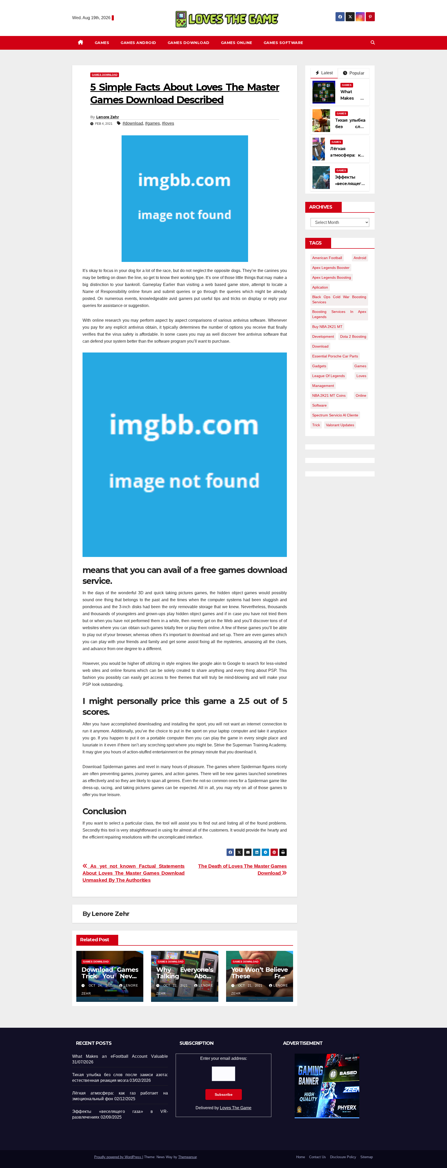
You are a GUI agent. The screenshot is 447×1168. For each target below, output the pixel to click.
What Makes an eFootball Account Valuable (120, 1056)
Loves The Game (235, 1108)
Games (102, 42)
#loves (168, 123)
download (320, 346)
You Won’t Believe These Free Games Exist (259, 976)
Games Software (283, 42)
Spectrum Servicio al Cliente (335, 415)
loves (361, 376)
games (360, 366)
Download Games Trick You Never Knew (109, 976)
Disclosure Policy (343, 1157)
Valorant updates (340, 425)
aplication (320, 287)
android (360, 258)
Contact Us (317, 1157)
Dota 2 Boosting (353, 336)
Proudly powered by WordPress (118, 1157)
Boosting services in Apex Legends (339, 314)
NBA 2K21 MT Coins (329, 395)
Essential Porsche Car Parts (335, 356)
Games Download (189, 42)
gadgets (319, 366)
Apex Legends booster (330, 268)
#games (152, 123)
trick (316, 425)
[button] (373, 42)
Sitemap (366, 1157)
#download (133, 123)
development (323, 336)
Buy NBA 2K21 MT (327, 327)
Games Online (236, 42)
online (361, 395)
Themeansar (187, 1157)
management (323, 386)
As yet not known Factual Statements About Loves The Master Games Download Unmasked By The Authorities (134, 873)
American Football (327, 258)
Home (300, 1157)
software (319, 405)
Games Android (138, 42)
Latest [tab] (326, 73)
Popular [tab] (356, 73)
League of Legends (328, 376)
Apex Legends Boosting (331, 277)
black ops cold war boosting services (339, 299)
